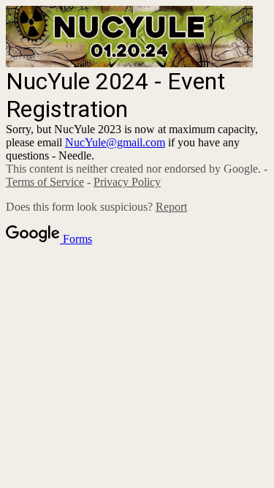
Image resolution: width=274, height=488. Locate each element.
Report (171, 206)
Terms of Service (45, 182)
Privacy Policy (127, 182)
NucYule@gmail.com (115, 142)
